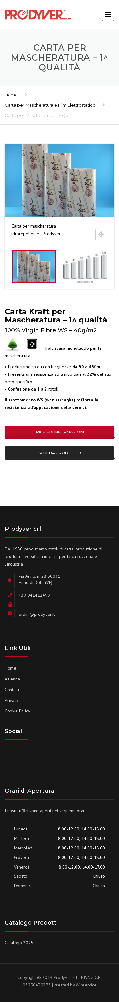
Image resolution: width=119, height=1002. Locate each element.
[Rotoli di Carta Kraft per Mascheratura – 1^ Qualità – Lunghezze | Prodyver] (85, 266)
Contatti (12, 690)
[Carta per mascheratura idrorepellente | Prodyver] (34, 266)
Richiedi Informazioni (59, 432)
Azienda (12, 679)
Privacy (11, 700)
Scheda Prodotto (59, 453)
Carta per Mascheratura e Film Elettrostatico (50, 104)
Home (11, 94)
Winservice (86, 985)
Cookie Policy (17, 711)
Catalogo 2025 (19, 943)
